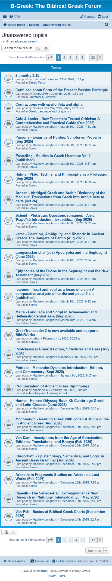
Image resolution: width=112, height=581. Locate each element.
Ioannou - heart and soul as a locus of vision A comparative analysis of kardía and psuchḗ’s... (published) (54, 294)
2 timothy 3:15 (27, 76)
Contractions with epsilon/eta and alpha (48, 104)
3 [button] (70, 57)
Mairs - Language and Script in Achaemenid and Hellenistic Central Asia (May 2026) (56, 314)
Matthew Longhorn (45, 126)
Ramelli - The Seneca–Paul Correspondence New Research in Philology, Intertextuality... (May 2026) (57, 495)
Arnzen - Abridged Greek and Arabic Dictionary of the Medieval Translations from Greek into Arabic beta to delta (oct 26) (60, 197)
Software (34, 341)
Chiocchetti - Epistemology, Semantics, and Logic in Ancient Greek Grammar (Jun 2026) (59, 458)
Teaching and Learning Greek (48, 393)
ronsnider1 (40, 79)
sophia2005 (40, 390)
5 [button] (82, 57)
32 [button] (93, 57)
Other (32, 522)
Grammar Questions (42, 97)
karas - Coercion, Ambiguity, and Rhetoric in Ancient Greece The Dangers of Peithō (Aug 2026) (59, 236)
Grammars (36, 430)
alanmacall (39, 108)
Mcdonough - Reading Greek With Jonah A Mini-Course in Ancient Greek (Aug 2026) (62, 421)
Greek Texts (37, 82)
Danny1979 (40, 93)
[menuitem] (14, 16)
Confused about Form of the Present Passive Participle (61, 90)
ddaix (36, 338)
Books (33, 130)
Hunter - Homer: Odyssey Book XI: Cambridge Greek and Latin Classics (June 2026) (59, 403)
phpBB (41, 570)
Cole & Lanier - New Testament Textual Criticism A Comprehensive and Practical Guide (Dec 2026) (57, 121)
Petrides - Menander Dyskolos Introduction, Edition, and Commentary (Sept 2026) (59, 370)
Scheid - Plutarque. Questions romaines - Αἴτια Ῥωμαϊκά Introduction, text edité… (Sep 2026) (55, 217)
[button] (50, 57)
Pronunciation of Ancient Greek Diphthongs (52, 386)
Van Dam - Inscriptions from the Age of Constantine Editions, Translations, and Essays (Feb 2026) (58, 440)
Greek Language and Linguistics (50, 111)
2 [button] (64, 57)
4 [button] (76, 57)
